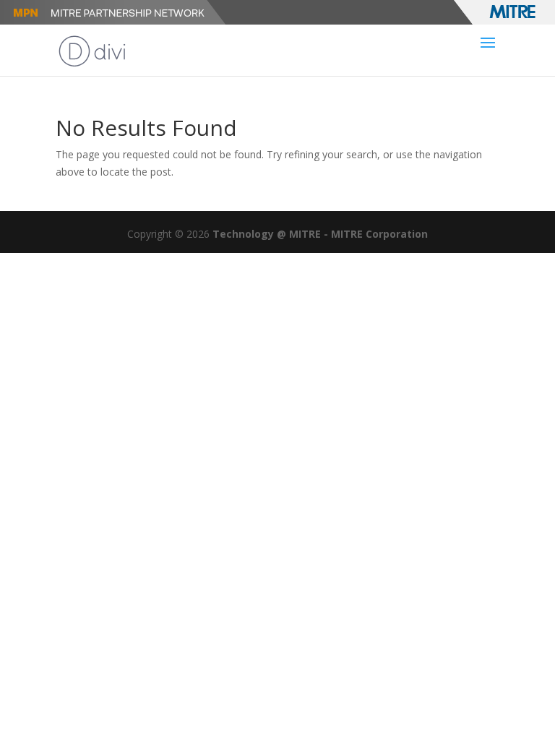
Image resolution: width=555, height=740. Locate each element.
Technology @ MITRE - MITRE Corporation (320, 234)
